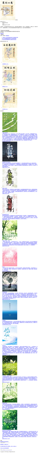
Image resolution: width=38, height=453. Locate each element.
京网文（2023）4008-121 (12, 446)
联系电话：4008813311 (4, 444)
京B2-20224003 (3, 448)
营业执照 (7, 448)
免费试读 (2, 33)
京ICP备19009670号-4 (4, 446)
